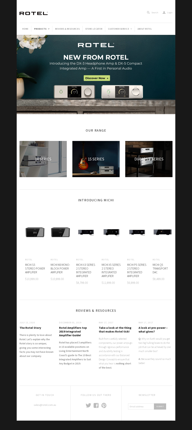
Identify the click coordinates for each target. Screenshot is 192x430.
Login (167, 12)
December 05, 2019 (70, 322)
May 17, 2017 (106, 322)
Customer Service (120, 29)
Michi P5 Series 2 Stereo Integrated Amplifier (136, 270)
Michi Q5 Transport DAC (160, 268)
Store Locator (93, 29)
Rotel (29, 259)
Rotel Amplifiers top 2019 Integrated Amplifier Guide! (73, 331)
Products (42, 29)
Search (155, 12)
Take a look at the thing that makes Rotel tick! (115, 329)
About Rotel (145, 29)
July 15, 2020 (27, 322)
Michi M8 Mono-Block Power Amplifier (60, 268)
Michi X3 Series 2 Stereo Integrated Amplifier (85, 270)
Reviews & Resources (67, 29)
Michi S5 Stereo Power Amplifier (35, 268)
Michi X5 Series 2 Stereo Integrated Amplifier (111, 270)
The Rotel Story (30, 328)
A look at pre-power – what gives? (153, 329)
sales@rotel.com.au (45, 405)
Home (25, 29)
